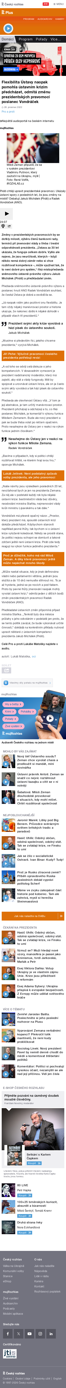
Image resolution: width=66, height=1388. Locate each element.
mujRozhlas (9, 694)
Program (28, 19)
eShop (7, 1281)
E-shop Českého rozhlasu (23, 1088)
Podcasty (9, 1308)
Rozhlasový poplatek (47, 1291)
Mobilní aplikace (13, 1313)
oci (34, 656)
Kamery (60, 19)
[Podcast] (3, 226)
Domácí (8, 39)
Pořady (41, 39)
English (57, 1378)
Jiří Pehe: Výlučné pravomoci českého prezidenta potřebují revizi (30, 355)
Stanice (8, 1276)
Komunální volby (13, 1271)
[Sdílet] (9, 226)
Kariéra (38, 1281)
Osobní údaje (22, 1378)
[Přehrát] (6, 214)
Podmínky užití (42, 1378)
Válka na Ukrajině (13, 1266)
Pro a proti (8, 111)
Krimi (8, 711)
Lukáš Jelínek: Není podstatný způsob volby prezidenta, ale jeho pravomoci (30, 475)
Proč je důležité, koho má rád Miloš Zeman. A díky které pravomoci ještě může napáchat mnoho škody (29, 559)
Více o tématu (14, 1009)
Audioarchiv (45, 19)
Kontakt (39, 1286)
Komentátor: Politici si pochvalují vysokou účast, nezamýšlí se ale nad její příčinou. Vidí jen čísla (40, 1070)
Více (56, 39)
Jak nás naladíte (44, 1266)
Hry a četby (12, 704)
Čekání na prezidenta (20, 927)
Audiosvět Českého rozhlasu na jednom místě (28, 742)
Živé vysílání (12, 726)
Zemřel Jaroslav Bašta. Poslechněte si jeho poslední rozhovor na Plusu (37, 1017)
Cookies (7, 1378)
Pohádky (26, 711)
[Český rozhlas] (12, 4)
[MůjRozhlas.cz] (7, 128)
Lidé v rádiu (41, 1276)
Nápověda (40, 1271)
